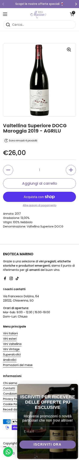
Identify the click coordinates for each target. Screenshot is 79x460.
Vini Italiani (10, 333)
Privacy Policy (12, 399)
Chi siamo (10, 383)
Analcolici (9, 360)
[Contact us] (8, 452)
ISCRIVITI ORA (48, 444)
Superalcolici (12, 354)
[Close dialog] (73, 389)
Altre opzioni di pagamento (39, 205)
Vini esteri (10, 339)
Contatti (9, 388)
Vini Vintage (11, 349)
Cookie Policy (12, 404)
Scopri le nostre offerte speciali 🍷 (39, 3)
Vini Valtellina (12, 344)
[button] (72, 14)
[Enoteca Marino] (38, 14)
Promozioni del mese (18, 365)
